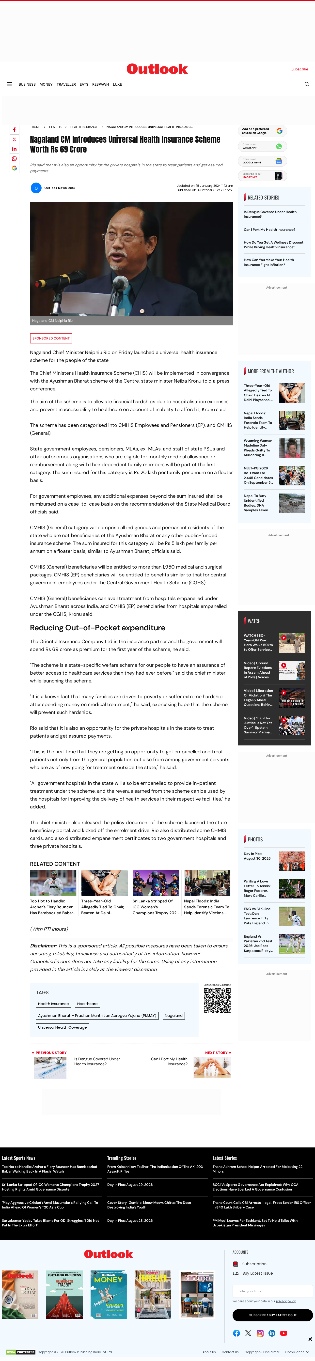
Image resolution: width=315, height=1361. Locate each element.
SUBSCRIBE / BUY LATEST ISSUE (273, 1315)
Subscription (254, 1264)
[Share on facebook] (14, 129)
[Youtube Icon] (284, 1333)
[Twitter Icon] (248, 1333)
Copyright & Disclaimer (262, 1352)
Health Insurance (53, 1003)
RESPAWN (100, 84)
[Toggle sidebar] (9, 84)
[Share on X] (14, 139)
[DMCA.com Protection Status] (21, 1352)
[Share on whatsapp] (14, 158)
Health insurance (84, 127)
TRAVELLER (66, 84)
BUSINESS (27, 84)
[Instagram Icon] (260, 1333)
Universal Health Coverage (62, 1027)
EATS (84, 84)
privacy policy (286, 1301)
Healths (55, 127)
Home (36, 127)
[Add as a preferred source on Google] (14, 168)
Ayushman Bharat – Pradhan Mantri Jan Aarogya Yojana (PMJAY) (97, 1015)
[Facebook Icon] (236, 1333)
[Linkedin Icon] (272, 1333)
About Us (209, 1352)
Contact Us (230, 1352)
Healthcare (87, 1003)
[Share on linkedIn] (14, 149)
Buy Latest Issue (257, 1273)
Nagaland (174, 1015)
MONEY (46, 84)
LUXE (117, 84)
